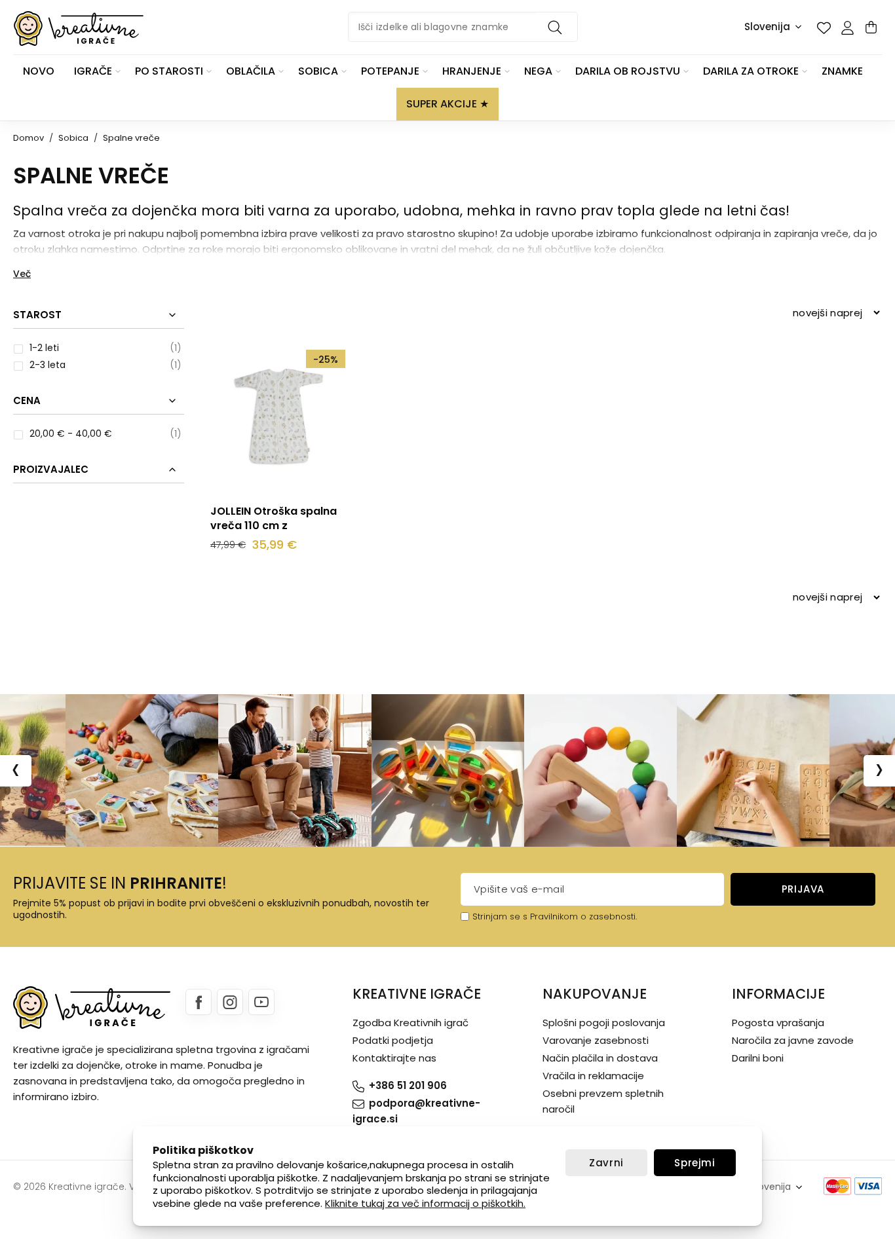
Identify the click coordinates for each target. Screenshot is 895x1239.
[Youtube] (261, 1001)
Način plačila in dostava (600, 1058)
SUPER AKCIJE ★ (447, 103)
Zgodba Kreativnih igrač (410, 1022)
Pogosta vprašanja (778, 1022)
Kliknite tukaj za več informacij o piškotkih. (425, 1203)
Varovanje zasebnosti (596, 1040)
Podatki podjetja (392, 1040)
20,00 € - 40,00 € (70, 433)
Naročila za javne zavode (793, 1040)
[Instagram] (230, 1001)
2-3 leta (47, 365)
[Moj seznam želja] (823, 27)
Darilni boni (758, 1058)
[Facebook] (198, 1001)
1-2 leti (44, 348)
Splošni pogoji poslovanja (604, 1022)
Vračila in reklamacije (593, 1075)
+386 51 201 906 (408, 1085)
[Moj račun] (847, 27)
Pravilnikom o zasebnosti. (583, 916)
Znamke (842, 71)
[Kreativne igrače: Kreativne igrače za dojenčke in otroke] (78, 28)
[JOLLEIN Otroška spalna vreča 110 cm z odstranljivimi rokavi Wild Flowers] (278, 417)
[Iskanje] (557, 27)
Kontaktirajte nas (394, 1058)
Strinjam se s (499, 916)
